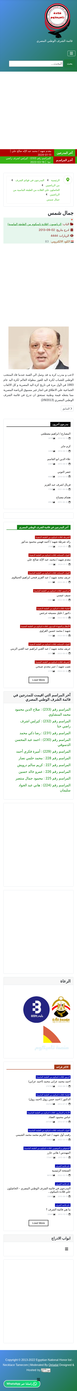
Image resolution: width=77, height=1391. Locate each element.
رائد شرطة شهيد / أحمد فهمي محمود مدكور (46, 541)
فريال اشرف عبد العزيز (57, 484)
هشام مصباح (63, 497)
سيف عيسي (64, 595)
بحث (69, 63)
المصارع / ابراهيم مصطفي (56, 433)
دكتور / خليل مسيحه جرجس (55, 613)
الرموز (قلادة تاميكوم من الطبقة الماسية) (53, 1077)
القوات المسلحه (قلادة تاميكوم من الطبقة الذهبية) (49, 555)
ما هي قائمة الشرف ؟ (58, 1209)
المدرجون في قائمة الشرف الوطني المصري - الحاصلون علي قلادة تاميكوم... (39, 1190)
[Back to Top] (7, 1383)
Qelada (53, 1364)
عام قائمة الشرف (63, 1166)
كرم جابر (66, 446)
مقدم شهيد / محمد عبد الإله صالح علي (49, 559)
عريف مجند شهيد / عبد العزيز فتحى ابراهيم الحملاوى (41, 577)
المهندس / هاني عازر (59, 1152)
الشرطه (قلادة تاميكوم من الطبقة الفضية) (52, 662)
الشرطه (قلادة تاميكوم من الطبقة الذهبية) (53, 537)
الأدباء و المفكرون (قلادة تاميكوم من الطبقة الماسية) (49, 1112)
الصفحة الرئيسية (61, 1170)
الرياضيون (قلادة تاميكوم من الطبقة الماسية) (34, 224)
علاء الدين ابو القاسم (59, 459)
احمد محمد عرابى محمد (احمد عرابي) (49, 1081)
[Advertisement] (38, 110)
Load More (38, 679)
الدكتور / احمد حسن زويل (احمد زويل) (50, 1099)
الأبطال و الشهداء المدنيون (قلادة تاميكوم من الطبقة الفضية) (45, 626)
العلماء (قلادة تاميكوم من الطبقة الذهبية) (53, 608)
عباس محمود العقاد (60, 1117)
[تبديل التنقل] (71, 53)
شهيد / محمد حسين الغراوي (55, 630)
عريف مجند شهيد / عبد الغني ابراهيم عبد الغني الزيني (40, 648)
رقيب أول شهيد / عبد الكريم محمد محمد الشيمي (43, 1134)
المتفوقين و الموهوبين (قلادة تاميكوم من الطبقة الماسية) (47, 1148)
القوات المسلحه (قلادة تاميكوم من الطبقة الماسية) (49, 573)
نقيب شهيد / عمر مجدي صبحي (53, 666)
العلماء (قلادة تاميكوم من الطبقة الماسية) (53, 1095)
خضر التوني (64, 472)
